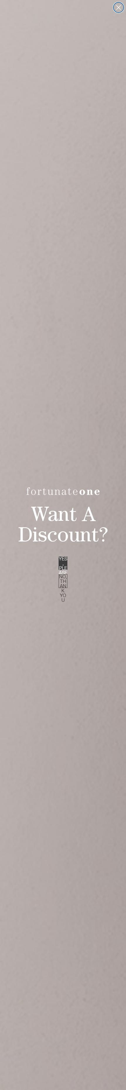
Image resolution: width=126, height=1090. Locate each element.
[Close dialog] (118, 7)
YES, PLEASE (63, 563)
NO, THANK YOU (63, 581)
